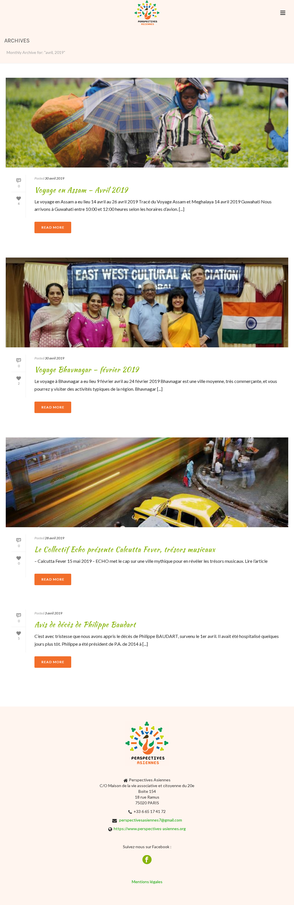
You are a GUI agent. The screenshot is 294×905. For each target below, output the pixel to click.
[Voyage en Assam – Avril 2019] (147, 123)
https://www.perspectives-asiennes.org (150, 828)
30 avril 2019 (54, 178)
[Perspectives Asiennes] (147, 13)
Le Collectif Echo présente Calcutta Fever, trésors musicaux (124, 549)
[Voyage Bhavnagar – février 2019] (147, 302)
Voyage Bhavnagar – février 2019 (86, 370)
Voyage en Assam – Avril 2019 (81, 190)
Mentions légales (147, 881)
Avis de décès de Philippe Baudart (85, 625)
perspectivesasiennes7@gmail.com (150, 820)
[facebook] (147, 860)
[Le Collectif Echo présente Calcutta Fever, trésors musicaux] (147, 482)
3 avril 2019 (53, 613)
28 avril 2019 (54, 538)
